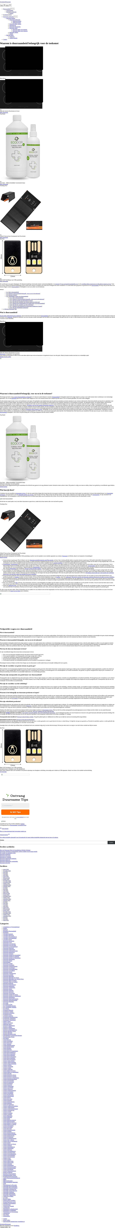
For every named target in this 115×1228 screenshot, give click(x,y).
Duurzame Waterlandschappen (10, 999)
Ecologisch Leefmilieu (8, 1013)
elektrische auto (12, 585)
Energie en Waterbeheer (9, 1028)
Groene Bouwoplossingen (9, 1056)
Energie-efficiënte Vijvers (9, 1031)
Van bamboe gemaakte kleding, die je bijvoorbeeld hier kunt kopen (38, 712)
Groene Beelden (7, 1048)
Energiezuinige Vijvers (8, 1037)
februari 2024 (6, 893)
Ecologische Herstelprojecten (10, 1017)
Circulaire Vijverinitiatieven (10, 936)
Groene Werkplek (7, 1164)
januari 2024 (6, 895)
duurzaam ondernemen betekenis (8, 858)
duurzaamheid (95, 285)
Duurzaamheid (6, 9)
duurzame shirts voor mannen (20, 29)
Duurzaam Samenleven (9, 952)
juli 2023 (5, 902)
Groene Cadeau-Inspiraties (9, 1063)
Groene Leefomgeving (8, 1110)
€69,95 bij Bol (3, 557)
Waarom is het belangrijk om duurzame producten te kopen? (25, 306)
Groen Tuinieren (7, 1044)
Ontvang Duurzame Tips (10, 309)
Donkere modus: (4, 1227)
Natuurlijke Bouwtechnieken (10, 1188)
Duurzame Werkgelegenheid (10, 1000)
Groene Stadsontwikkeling (9, 1134)
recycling (5, 1197)
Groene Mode (6, 1118)
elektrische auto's (7, 1024)
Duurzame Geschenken (9, 967)
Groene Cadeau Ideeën (8, 1061)
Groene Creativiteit (8, 1069)
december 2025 (7, 871)
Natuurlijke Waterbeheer (9, 1193)
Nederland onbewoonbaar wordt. (34, 409)
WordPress (16, 1225)
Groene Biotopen (7, 1049)
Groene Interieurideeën (8, 1101)
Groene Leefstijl (7, 1111)
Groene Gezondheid (8, 1093)
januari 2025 (6, 879)
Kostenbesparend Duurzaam (10, 1176)
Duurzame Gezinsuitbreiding (10, 969)
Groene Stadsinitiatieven (9, 1133)
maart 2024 (6, 892)
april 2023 (5, 906)
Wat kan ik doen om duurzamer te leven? (21, 300)
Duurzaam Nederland (8, 948)
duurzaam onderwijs (5, 860)
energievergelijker (58, 563)
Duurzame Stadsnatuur (8, 986)
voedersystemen (13, 38)
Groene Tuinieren (7, 1145)
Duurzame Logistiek (8, 975)
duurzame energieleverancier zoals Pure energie (41, 560)
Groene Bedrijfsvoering (9, 1045)
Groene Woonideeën (8, 1169)
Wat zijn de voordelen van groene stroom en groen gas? (24, 302)
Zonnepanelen (6, 564)
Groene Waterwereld (8, 1162)
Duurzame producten (8, 16)
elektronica (29, 706)
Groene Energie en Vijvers (9, 1076)
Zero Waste (6, 1214)
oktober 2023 (6, 897)
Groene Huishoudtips (8, 1094)
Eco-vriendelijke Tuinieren (9, 1007)
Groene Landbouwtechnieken (10, 1106)
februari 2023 (6, 909)
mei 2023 (5, 904)
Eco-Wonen (6, 1008)
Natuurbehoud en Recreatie (10, 1185)
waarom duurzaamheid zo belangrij (22, 397)
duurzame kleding (10, 18)
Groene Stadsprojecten (8, 1135)
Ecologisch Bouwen (8, 1010)
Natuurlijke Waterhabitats (9, 1195)
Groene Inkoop (7, 1097)
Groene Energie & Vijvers (9, 1075)
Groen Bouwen (7, 1039)
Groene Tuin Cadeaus (8, 1140)
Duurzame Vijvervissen (9, 993)
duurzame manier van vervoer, (26, 494)
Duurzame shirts (13, 28)
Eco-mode (5, 1003)
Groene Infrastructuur (8, 1096)
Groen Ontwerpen (7, 1042)
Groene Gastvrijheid (8, 1087)
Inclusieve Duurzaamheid (9, 1173)
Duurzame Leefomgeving (9, 973)
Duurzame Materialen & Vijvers (11, 977)
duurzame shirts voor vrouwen (20, 31)
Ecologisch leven (7, 14)
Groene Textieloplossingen (9, 1138)
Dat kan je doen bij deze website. (33, 568)
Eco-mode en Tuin (7, 1004)
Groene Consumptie (8, 1066)
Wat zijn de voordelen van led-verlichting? (21, 305)
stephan (22, 823)
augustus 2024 (6, 886)
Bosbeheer (5, 932)
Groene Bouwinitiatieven (9, 1052)
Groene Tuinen (7, 1142)
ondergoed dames (17, 21)
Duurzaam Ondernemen (9, 949)
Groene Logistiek (7, 1114)
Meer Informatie (4, 112)
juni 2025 (5, 872)
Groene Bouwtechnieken (9, 1059)
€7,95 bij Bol (3, 771)
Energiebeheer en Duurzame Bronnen (12, 1035)
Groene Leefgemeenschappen (10, 1109)
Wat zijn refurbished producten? (18, 307)
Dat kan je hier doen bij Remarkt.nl (25, 719)
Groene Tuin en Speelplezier (10, 1141)
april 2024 (5, 890)
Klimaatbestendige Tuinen (9, 1175)
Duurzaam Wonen (7, 960)
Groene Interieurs (7, 1103)
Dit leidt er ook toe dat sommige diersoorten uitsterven (40, 405)
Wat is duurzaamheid (12, 292)
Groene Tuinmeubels (8, 1148)
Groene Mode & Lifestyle (9, 1120)
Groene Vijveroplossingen (9, 1154)
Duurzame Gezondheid (9, 970)
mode (4, 1183)
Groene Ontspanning (8, 1125)
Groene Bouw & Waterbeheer (10, 1051)
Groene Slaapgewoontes (9, 1130)
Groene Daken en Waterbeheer (10, 1072)
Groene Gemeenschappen (9, 1090)
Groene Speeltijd (7, 1131)
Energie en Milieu (7, 1027)
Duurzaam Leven (7, 942)
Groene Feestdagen (8, 1083)
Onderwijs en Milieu (8, 1196)
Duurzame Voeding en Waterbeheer (12, 996)
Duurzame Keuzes (7, 972)
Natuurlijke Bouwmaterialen (10, 1186)
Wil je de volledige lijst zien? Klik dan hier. (43, 711)
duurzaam (13, 398)
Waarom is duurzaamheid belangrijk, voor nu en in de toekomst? (23, 293)
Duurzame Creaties (8, 963)
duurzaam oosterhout (5, 854)
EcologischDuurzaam (5, 2)
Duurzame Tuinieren (8, 990)
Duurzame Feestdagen (8, 965)
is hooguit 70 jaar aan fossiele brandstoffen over (66, 284)
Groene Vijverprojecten (9, 1156)
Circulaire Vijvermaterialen (9, 938)
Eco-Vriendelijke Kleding (9, 1006)
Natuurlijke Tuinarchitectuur (10, 1190)
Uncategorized (6, 1204)
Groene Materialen (7, 1116)
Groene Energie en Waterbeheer (11, 1077)
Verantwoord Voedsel (8, 1206)
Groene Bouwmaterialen (9, 1054)
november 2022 (7, 913)
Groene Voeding (7, 1159)
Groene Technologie (8, 1137)
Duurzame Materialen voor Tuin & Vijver (13, 979)
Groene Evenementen (8, 1082)
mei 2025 (5, 873)
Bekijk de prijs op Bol (5, 356)
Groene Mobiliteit (7, 1117)
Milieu (4, 1179)
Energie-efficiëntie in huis (9, 1034)
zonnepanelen (9, 10)
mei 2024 (5, 889)
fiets (16, 582)
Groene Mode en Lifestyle (9, 1124)
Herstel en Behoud (7, 1172)
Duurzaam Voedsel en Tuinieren (11, 956)
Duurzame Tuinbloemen (9, 987)
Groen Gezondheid (8, 1041)
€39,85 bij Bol (3, 486)
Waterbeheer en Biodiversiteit (10, 1209)
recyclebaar (15, 698)
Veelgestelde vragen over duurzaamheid (17, 296)
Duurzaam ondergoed (14, 19)
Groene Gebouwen (8, 1089)
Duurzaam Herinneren (8, 941)
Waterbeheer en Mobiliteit (9, 1210)
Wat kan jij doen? (11, 295)
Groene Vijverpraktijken (9, 1155)
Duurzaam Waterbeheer (9, 959)
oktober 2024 (6, 883)
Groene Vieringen (7, 1149)
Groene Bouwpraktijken (9, 1058)
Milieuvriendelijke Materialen (10, 1182)
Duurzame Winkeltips (8, 1001)
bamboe (11, 13)
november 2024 (7, 882)
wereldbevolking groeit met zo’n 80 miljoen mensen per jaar (96, 284)
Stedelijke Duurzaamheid (9, 1203)
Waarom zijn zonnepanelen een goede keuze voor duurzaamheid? (27, 303)
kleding (8, 712)
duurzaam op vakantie (5, 857)
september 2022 (7, 916)
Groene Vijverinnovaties (9, 1152)
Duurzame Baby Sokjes (15, 24)
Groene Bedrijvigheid (8, 1046)
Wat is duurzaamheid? (16, 297)
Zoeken (2, 840)
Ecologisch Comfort (8, 1011)
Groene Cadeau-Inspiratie (9, 1062)
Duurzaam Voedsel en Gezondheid (11, 955)
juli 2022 (5, 917)
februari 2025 (6, 878)
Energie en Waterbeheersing (10, 1030)
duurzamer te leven (21, 493)
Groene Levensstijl (7, 1113)
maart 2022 (6, 920)
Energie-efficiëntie (7, 1032)
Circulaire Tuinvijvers (8, 935)
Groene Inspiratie (7, 1100)
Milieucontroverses (8, 1180)
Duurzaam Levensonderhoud (10, 946)
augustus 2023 (6, 900)
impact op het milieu (15, 591)
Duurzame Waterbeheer (9, 997)
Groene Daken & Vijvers (9, 1070)
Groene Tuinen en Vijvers (9, 1144)
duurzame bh (12, 25)
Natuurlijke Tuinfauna (8, 1192)
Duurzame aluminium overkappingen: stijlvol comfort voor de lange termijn (18, 851)
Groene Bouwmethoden (9, 1055)
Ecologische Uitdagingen (9, 1018)
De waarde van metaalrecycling (8, 853)
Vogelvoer (11, 36)
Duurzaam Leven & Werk (9, 945)
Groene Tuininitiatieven (9, 1147)
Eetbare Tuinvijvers (8, 1022)
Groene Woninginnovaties (9, 1166)
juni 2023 (5, 903)
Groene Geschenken (8, 1092)
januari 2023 (6, 910)
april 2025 (5, 875)
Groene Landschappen (8, 1107)
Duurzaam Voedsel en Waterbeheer (11, 958)
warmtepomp (6, 1207)
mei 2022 (5, 919)
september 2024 (7, 885)
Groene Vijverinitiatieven (9, 1151)
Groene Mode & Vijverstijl (9, 1123)
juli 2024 (5, 887)
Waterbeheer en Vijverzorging (10, 1211)
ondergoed (68, 577)
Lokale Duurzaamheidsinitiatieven (11, 1178)
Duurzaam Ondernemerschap (10, 951)
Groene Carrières (7, 1065)
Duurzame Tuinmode (8, 991)
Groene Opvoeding (8, 1127)
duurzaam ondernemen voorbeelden (9, 861)
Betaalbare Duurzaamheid (9, 931)
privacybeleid (19, 817)
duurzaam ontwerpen (5, 855)
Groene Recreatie (7, 1128)
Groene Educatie (7, 1073)
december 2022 (7, 911)
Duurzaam (2, 354)
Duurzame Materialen (8, 976)
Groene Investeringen (8, 1104)
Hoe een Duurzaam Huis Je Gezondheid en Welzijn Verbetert (15, 850)
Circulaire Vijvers (7, 939)
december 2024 (7, 880)
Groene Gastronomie (8, 1086)
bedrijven (5, 929)
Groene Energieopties (8, 1080)
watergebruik (6, 1213)
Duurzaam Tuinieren (8, 953)
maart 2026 (6, 869)
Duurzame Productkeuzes (9, 984)
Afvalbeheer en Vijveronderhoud (11, 927)
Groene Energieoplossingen (10, 1079)
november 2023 (7, 896)
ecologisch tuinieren (8, 1015)
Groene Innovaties (7, 1099)
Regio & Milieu (7, 1199)
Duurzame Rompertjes (14, 26)
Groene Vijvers (7, 1158)
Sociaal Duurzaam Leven (9, 1202)
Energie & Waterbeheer (9, 1025)
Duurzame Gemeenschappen (10, 966)
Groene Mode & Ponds (9, 1121)
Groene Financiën (7, 1085)
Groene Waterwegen (8, 1161)
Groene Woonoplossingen (9, 1171)
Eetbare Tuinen (7, 1021)
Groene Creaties (7, 1068)
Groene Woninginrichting (9, 1168)
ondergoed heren (17, 22)
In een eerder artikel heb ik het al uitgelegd (10, 315)
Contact (5, 39)
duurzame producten (11, 12)
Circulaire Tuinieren (8, 934)
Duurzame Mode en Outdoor (10, 982)
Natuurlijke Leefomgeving (9, 1189)
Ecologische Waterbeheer (9, 1020)
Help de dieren (10, 35)
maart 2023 (6, 907)
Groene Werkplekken (8, 1165)
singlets (11, 33)
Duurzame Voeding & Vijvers (10, 994)
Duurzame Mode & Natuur (10, 980)
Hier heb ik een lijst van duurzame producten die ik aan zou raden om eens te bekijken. (93, 577)
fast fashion (6, 1038)
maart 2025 (6, 876)
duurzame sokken (13, 32)
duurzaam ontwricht (5, 862)
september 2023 (7, 899)
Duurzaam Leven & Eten (9, 944)
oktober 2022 (6, 914)
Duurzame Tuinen (7, 989)
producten (9, 317)
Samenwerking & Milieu (9, 1200)
